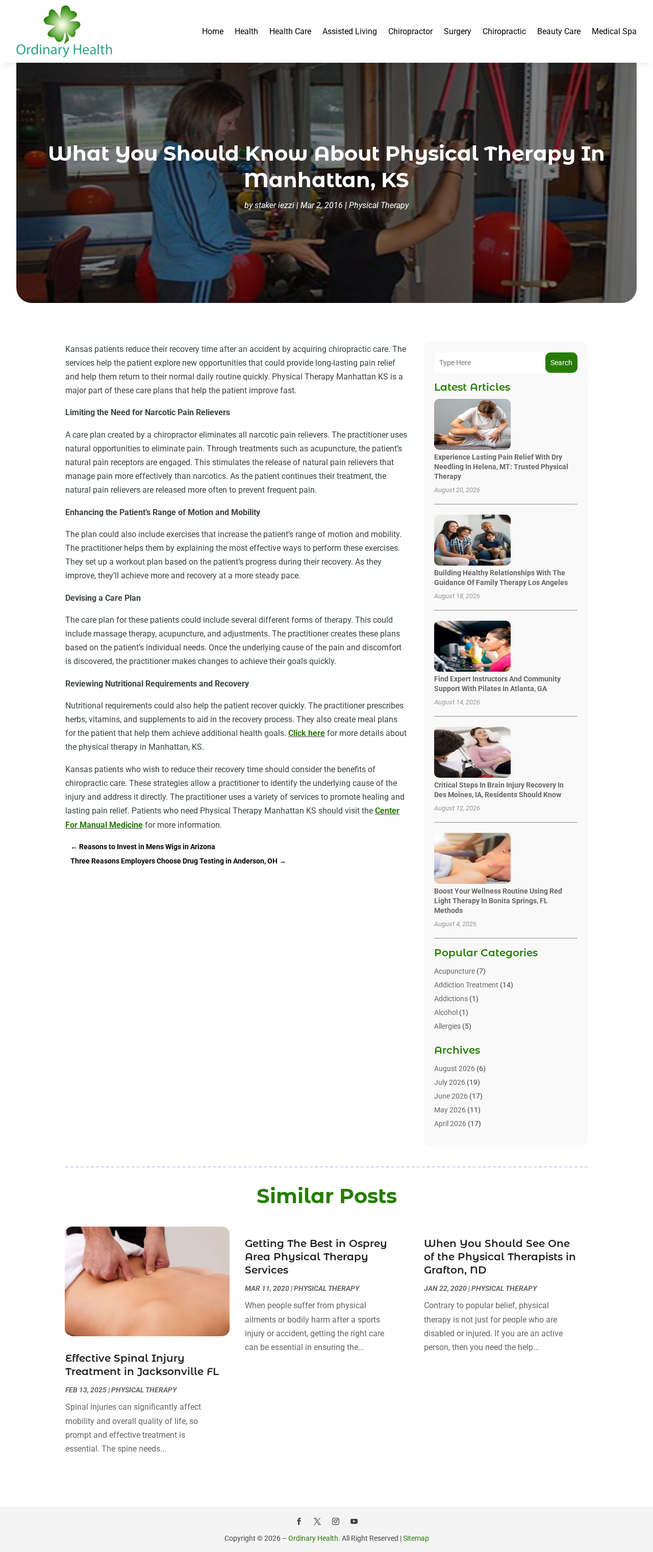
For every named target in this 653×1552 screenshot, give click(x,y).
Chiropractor (410, 31)
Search (561, 363)
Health (246, 31)
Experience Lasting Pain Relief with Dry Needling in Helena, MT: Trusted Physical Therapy (501, 466)
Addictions (451, 999)
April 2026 (450, 1124)
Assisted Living (349, 31)
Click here (306, 733)
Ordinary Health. (314, 1538)
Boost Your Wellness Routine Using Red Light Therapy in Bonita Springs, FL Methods (498, 900)
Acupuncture (454, 971)
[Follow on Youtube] (354, 1521)
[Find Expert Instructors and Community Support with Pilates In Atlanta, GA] (472, 647)
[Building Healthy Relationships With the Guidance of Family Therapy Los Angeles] (472, 541)
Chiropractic (504, 31)
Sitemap (416, 1538)
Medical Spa (614, 31)
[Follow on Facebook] (299, 1521)
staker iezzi (274, 205)
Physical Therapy (379, 205)
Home (212, 31)
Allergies (447, 1026)
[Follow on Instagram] (336, 1521)
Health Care (290, 31)
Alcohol (446, 1012)
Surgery (457, 31)
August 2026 (454, 1068)
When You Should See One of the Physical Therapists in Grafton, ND (500, 1256)
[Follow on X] (317, 1521)
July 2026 (449, 1082)
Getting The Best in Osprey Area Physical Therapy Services (316, 1256)
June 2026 (451, 1096)
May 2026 (450, 1110)
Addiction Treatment (466, 985)
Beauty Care (559, 31)
